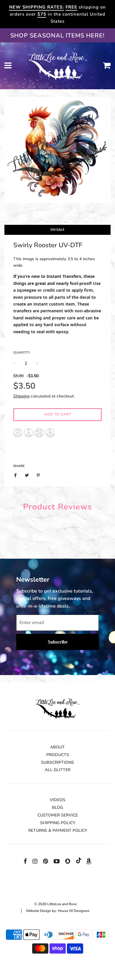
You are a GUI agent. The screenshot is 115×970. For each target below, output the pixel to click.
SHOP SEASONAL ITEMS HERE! (57, 35)
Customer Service (57, 815)
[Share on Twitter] (27, 475)
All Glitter (57, 770)
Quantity (21, 352)
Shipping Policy (57, 823)
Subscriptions (57, 762)
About (57, 747)
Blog (57, 807)
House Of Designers (74, 910)
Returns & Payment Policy (57, 830)
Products (57, 755)
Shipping (21, 396)
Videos (57, 800)
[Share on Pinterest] (38, 475)
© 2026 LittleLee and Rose (55, 904)
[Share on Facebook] (17, 475)
